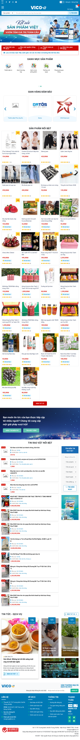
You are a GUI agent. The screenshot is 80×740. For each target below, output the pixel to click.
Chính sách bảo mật (36, 705)
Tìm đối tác (22, 489)
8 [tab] (65, 676)
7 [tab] (63, 676)
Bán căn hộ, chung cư (25, 559)
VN (61, 2)
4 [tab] (58, 676)
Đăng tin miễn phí (12, 430)
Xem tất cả (40, 403)
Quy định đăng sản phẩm (57, 711)
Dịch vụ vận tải (23, 452)
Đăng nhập (75, 2)
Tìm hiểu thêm (31, 430)
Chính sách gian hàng (36, 712)
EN (63, 2)
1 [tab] (39, 86)
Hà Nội (18, 450)
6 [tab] (61, 676)
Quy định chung (34, 708)
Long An (19, 487)
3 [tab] (56, 676)
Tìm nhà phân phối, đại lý (25, 464)
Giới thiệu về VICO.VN (36, 702)
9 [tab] (67, 676)
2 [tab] (40, 86)
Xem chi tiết (11, 674)
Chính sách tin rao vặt (36, 715)
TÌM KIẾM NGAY (70, 488)
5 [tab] (60, 676)
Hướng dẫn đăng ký (56, 702)
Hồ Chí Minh (20, 462)
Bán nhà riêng (23, 503)
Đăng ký (68, 2)
